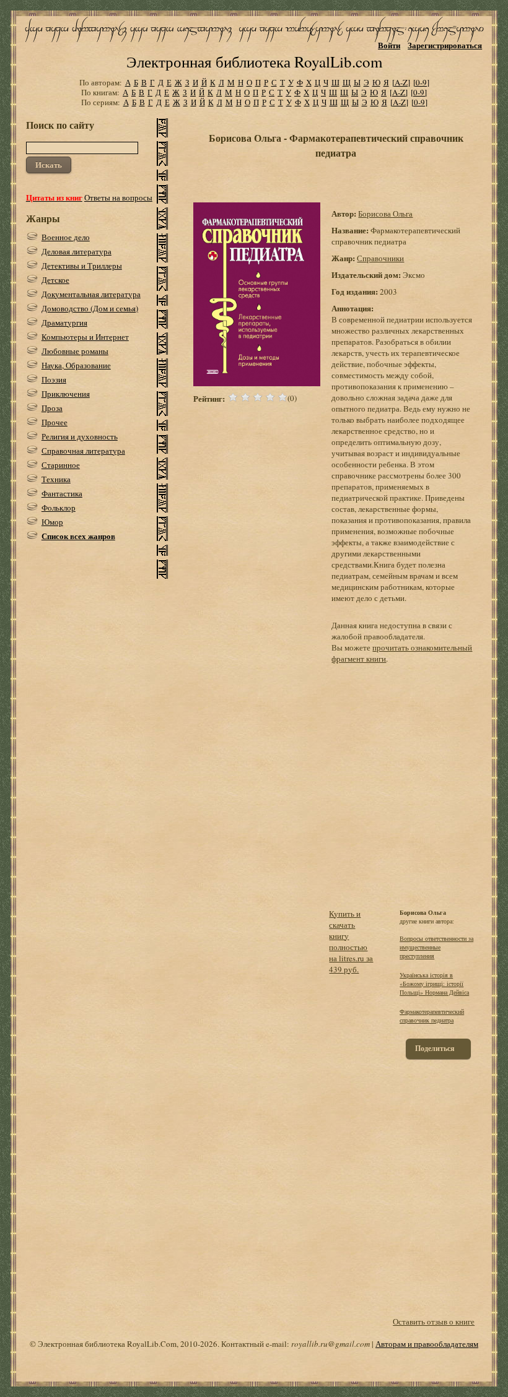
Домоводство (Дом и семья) (90, 308)
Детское (55, 279)
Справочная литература (83, 450)
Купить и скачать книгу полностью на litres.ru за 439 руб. (351, 941)
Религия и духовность (80, 436)
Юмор (52, 521)
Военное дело (66, 237)
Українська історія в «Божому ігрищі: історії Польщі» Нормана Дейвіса (434, 984)
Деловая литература (77, 251)
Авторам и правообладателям (426, 1343)
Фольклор (59, 507)
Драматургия (64, 322)
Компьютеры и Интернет (85, 336)
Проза (52, 407)
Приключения (66, 393)
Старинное (61, 464)
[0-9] (421, 82)
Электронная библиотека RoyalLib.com (254, 61)
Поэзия (54, 379)
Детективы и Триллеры (82, 265)
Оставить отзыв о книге (434, 1321)
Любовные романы (75, 351)
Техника (56, 479)
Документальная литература (91, 294)
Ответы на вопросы (118, 197)
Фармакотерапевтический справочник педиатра (432, 1015)
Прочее (55, 422)
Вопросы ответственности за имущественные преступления (436, 947)
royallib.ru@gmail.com (330, 1343)
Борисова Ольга (385, 213)
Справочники (380, 258)
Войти (389, 45)
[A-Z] (401, 82)
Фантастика (62, 493)
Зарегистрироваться (445, 45)
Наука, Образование (76, 365)
